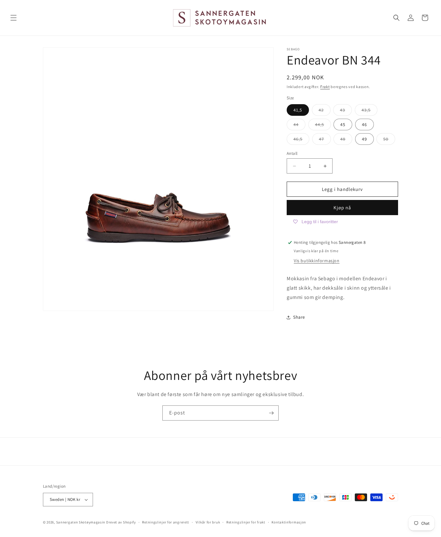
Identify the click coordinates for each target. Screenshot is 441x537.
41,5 (297, 110)
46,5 (301, 140)
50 (389, 140)
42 (325, 111)
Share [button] (299, 317)
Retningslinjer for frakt (245, 522)
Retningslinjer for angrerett (165, 522)
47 (325, 140)
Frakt (325, 86)
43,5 (369, 111)
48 (346, 140)
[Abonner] (271, 413)
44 (299, 125)
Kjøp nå (342, 207)
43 (346, 111)
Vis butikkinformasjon (317, 261)
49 (364, 139)
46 (364, 124)
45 (342, 124)
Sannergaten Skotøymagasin (81, 522)
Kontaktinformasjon (289, 522)
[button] (13, 18)
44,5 (323, 125)
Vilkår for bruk (208, 522)
